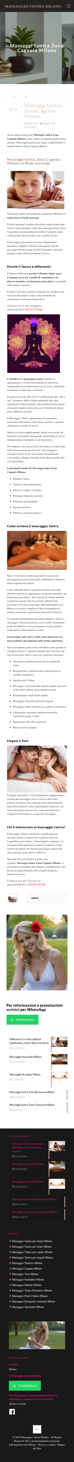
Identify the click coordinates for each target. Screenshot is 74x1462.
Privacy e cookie (47, 1444)
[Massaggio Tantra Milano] (32, 6)
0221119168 (34, 309)
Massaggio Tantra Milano (35, 1437)
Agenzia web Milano (25, 1444)
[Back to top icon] (37, 1429)
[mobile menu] (68, 6)
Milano (13, 1369)
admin (46, 123)
